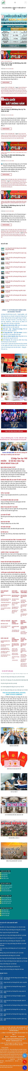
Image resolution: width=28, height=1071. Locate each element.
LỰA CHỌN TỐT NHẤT (5, 514)
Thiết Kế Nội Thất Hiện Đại (6, 602)
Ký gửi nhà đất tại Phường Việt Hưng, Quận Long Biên (15, 286)
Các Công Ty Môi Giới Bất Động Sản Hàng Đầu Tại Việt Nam (13, 958)
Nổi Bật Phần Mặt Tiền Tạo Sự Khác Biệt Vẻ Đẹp (6, 600)
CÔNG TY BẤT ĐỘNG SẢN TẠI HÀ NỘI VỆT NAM (13, 153)
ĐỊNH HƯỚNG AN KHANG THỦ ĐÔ (8, 467)
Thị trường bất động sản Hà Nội (10, 93)
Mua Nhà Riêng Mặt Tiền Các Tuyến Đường (16, 603)
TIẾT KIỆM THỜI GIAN (5, 526)
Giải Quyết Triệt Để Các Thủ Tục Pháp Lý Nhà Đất (24, 665)
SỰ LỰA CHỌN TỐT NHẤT (24, 640)
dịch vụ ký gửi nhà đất (16, 91)
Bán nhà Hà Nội (13, 180)
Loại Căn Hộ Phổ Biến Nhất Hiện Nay (24, 606)
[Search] (25, 2)
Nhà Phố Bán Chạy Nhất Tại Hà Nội (16, 596)
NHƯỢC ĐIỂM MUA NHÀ (23, 622)
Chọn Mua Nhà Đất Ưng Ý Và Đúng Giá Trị (23, 660)
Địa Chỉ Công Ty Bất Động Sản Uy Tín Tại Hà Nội (11, 938)
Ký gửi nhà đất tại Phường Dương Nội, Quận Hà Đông (15, 272)
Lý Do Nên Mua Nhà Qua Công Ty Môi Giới (5, 655)
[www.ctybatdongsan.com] (6, 2)
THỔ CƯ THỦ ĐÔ (5, 620)
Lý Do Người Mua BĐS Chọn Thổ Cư (24, 615)
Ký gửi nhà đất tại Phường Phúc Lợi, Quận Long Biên (15, 281)
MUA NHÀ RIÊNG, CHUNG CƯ (15, 622)
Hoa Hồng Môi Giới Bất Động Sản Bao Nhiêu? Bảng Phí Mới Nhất (15, 248)
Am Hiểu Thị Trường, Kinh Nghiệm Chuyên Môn (24, 650)
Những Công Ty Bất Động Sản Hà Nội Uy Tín (10, 966)
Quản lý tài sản (11, 185)
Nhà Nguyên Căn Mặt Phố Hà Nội (15, 608)
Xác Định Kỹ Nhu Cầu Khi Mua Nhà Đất (15, 645)
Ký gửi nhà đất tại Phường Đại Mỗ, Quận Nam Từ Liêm (15, 296)
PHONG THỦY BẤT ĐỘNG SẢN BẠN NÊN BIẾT (10, 561)
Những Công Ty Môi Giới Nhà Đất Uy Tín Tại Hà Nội (11, 952)
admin (12, 68)
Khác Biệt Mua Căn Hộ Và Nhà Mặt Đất (15, 631)
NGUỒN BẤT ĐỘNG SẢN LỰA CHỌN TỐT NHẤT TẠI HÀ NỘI (13, 479)
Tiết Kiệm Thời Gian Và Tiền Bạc (24, 645)
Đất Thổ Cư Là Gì (4, 623)
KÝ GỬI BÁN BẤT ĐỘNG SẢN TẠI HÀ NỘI (9, 500)
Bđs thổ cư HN (5, 878)
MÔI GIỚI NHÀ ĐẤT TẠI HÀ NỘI (7, 202)
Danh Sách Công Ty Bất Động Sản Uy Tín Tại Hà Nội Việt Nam (13, 949)
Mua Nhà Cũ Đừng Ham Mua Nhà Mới (5, 645)
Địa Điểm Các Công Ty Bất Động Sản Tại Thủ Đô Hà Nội (12, 927)
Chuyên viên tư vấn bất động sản (12, 182)
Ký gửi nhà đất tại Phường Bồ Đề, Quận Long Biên (15, 253)
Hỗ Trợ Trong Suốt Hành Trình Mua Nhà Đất (24, 655)
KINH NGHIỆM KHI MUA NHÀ (15, 640)
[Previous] (3, 30)
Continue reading (14, 46)
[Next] (24, 30)
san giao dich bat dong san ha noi (7, 138)
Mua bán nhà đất (8, 235)
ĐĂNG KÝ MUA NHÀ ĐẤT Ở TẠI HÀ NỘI (9, 507)
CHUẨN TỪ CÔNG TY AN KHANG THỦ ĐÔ (9, 552)
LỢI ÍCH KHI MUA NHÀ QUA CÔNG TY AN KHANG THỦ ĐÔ (13, 539)
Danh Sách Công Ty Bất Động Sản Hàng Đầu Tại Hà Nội (12, 941)
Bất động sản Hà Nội (20, 180)
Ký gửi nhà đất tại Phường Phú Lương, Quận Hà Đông (15, 263)
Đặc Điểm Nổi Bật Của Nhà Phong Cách (5, 605)
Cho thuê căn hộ (9, 234)
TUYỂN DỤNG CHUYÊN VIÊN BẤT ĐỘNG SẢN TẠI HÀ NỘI (13, 572)
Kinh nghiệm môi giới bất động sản (17, 183)
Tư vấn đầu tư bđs (6, 873)
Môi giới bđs (5, 876)
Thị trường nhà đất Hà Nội (19, 185)
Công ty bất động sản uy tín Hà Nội (13, 88)
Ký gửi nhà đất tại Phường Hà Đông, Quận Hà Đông (15, 277)
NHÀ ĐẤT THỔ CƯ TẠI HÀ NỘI (14, 232)
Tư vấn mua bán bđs (6, 890)
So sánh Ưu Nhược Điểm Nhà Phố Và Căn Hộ (24, 632)
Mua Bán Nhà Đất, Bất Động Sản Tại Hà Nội (10, 955)
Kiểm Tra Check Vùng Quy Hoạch (15, 654)
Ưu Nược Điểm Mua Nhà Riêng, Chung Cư (24, 627)
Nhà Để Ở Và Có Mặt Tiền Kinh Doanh (15, 611)
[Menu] (15, 2)
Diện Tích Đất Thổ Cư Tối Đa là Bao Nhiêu (5, 627)
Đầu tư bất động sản (8, 186)
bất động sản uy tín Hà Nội (17, 135)
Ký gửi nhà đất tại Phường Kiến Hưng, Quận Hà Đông (15, 258)
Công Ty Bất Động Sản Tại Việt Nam (8, 963)
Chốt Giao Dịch (15, 660)
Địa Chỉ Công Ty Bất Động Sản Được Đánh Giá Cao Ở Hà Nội (13, 961)
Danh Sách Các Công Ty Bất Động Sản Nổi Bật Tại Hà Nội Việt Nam (13, 944)
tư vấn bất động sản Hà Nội (21, 93)
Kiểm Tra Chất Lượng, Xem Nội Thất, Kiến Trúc (15, 650)
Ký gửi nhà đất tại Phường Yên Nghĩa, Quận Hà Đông (15, 267)
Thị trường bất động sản (16, 235)
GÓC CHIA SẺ (4, 638)
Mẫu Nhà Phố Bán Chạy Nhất (15, 600)
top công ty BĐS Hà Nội (19, 138)
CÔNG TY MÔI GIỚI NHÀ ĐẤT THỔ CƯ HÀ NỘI (16, 202)
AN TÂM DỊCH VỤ (4, 532)
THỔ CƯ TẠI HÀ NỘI (5, 493)
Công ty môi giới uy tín (13, 90)
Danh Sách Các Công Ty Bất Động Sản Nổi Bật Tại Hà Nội (13, 935)
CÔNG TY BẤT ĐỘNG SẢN (6, 61)
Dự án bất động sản (6, 183)
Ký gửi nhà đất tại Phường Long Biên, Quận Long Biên (15, 291)
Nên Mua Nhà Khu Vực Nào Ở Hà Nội (23, 610)
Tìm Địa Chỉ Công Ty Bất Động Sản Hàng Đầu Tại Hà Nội (13, 929)
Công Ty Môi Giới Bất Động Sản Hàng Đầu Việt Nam (12, 969)
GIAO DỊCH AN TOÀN (5, 521)
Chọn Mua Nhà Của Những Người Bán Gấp (5, 649)
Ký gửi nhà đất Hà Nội (22, 136)
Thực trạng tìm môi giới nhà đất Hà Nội (9, 932)
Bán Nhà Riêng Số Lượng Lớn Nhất (24, 596)
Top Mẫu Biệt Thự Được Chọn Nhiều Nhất (23, 601)
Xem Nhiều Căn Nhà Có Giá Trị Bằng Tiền (5, 652)
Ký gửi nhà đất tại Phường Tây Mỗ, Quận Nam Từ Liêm (16, 300)
